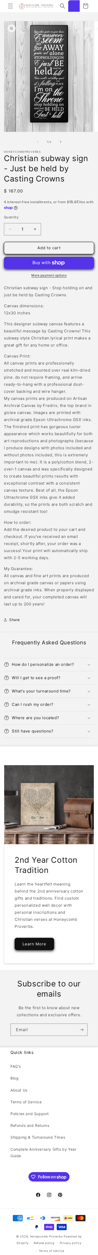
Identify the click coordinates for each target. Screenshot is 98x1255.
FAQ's (15, 1066)
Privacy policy (71, 1243)
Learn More (34, 943)
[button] (10, 6)
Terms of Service (26, 1102)
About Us (18, 1090)
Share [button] (14, 619)
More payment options (49, 275)
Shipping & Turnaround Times (37, 1137)
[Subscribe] (81, 1030)
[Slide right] (60, 141)
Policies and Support (29, 1113)
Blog (14, 1078)
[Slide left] (37, 141)
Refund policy (44, 1243)
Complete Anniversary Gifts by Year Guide (43, 1152)
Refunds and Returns (29, 1125)
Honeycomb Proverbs (46, 1236)
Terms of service (51, 1251)
